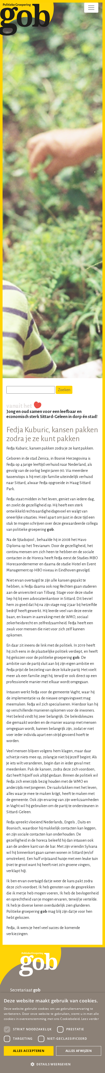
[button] (52, 1064)
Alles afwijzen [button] (78, 1051)
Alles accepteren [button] (28, 1051)
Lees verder (90, 1019)
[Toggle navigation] (91, 8)
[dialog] (52, 1033)
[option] (52, 192)
